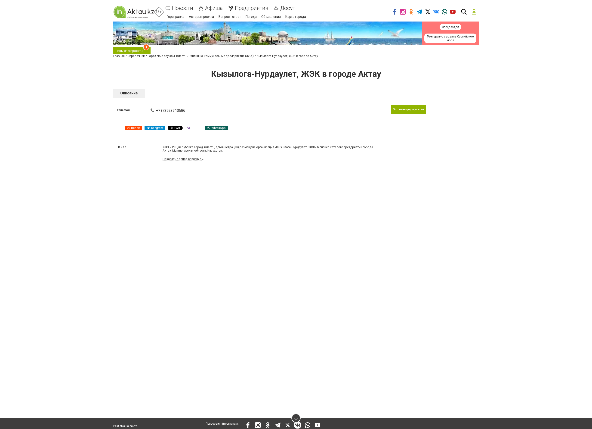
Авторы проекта (201, 17)
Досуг (287, 8)
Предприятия (251, 8)
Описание (129, 93)
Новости (182, 8)
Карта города (295, 17)
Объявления (271, 17)
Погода (251, 17)
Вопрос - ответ (230, 17)
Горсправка (175, 17)
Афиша (214, 8)
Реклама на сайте (125, 426)
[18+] (133, 12)
